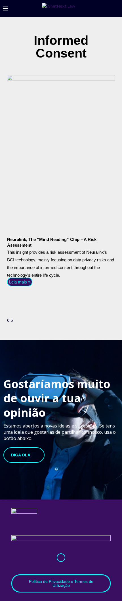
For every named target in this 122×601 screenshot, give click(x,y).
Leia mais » (19, 282)
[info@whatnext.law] (61, 557)
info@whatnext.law (61, 565)
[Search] (116, 8)
